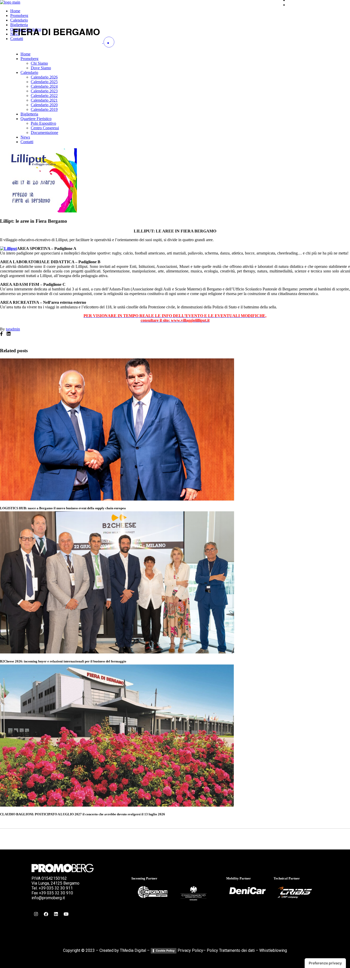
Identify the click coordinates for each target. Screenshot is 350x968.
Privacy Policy (190, 950)
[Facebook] (46, 914)
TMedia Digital (133, 950)
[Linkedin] (56, 914)
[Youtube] (65, 914)
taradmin (13, 329)
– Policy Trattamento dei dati (229, 950)
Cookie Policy (165, 950)
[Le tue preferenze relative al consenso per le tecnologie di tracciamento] (325, 963)
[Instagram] (36, 914)
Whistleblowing (273, 950)
